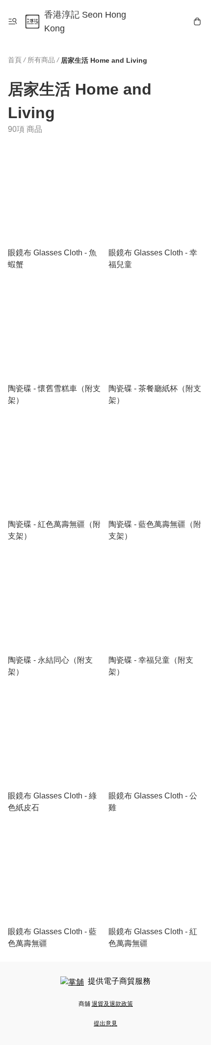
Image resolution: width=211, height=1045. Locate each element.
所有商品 (41, 60)
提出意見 (105, 1023)
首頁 (15, 60)
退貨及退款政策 (112, 1003)
